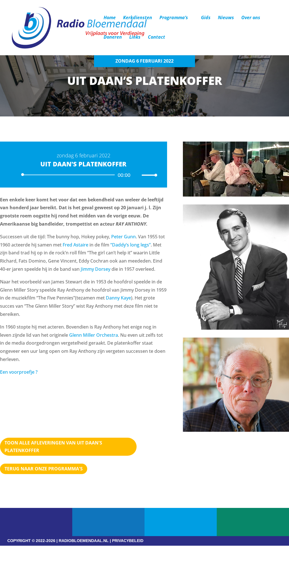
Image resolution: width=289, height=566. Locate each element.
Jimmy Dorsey (95, 269)
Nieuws (226, 18)
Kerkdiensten (137, 18)
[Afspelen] (15, 174)
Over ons (250, 18)
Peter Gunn (123, 237)
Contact (156, 37)
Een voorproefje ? (19, 372)
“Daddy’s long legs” (130, 245)
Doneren (113, 37)
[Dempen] (136, 175)
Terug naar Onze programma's (44, 469)
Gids (206, 18)
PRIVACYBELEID (127, 540)
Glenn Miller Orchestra (93, 335)
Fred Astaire (75, 245)
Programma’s (173, 18)
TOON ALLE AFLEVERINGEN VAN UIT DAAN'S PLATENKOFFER (53, 446)
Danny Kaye (118, 298)
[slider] (148, 175)
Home (110, 18)
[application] (83, 175)
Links (135, 37)
